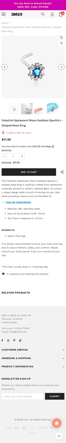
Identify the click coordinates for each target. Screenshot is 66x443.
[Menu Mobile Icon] (3, 14)
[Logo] (16, 14)
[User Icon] (52, 14)
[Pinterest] (14, 340)
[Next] (61, 67)
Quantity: (7, 150)
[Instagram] (8, 340)
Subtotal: (7, 162)
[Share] (61, 172)
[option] (33, 67)
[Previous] (4, 67)
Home (5, 23)
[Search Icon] (42, 14)
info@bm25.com (18, 331)
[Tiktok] (20, 340)
